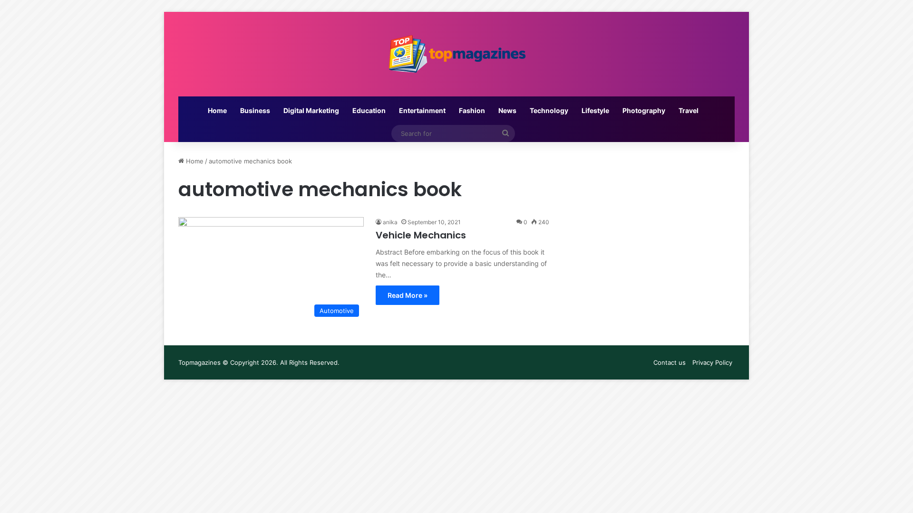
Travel (689, 110)
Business (255, 110)
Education (369, 110)
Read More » (407, 295)
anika (390, 222)
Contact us (669, 362)
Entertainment (422, 110)
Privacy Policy (712, 362)
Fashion (472, 110)
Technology (549, 110)
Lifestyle (595, 110)
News (507, 110)
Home (217, 110)
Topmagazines (199, 362)
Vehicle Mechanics (421, 235)
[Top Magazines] (456, 54)
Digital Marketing (311, 110)
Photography (643, 110)
